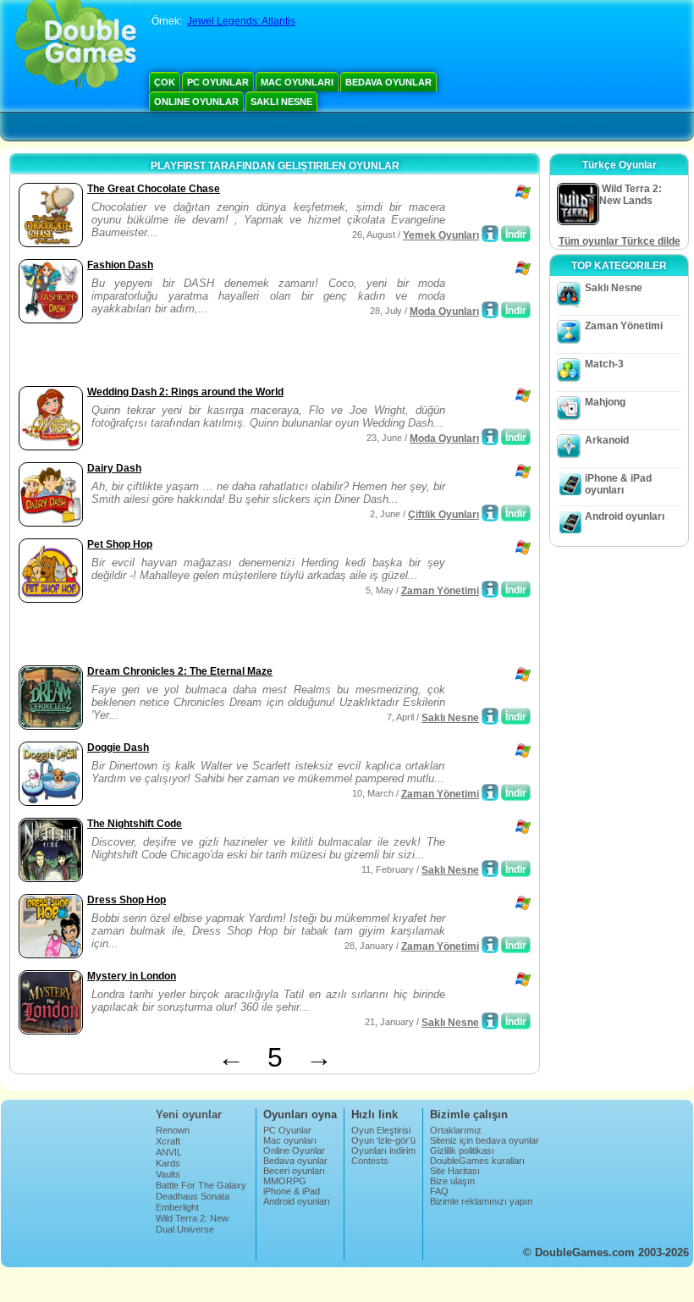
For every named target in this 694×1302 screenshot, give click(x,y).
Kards (168, 1163)
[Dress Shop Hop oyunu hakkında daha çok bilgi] (490, 944)
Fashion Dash (120, 265)
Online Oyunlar (196, 102)
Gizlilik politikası (462, 1150)
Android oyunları (624, 516)
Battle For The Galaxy (201, 1185)
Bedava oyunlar (388, 82)
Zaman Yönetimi (440, 591)
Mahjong (605, 402)
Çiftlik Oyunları (443, 515)
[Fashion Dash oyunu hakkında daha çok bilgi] (490, 309)
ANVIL (169, 1152)
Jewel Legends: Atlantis (241, 21)
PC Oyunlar (218, 82)
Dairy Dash (114, 468)
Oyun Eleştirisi (380, 1130)
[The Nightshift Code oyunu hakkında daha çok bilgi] (490, 868)
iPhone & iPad (291, 1191)
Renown (173, 1130)
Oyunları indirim (383, 1150)
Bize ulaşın (452, 1181)
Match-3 (604, 364)
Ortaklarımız (456, 1130)
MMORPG (284, 1181)
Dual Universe (185, 1229)
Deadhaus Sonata (192, 1196)
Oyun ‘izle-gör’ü (383, 1140)
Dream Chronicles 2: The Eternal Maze (180, 671)
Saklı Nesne (281, 102)
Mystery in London (131, 976)
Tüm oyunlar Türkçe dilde (619, 241)
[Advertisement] (212, 356)
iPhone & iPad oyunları (618, 484)
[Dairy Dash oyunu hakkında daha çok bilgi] (490, 513)
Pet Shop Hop (119, 544)
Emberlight (177, 1207)
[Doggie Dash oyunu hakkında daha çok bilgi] (490, 792)
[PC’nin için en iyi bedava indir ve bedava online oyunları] (75, 46)
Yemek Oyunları (441, 235)
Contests (369, 1161)
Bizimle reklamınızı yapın (481, 1201)
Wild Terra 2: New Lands (192, 1223)
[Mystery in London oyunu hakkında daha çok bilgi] (490, 1020)
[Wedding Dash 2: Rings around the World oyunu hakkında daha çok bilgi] (490, 436)
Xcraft (168, 1141)
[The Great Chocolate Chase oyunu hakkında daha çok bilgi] (490, 233)
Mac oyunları (297, 82)
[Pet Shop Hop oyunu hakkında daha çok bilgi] (490, 589)
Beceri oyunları (294, 1171)
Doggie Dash (118, 747)
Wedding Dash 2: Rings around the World (185, 392)
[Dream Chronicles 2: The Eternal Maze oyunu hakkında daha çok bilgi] (490, 716)
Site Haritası (455, 1171)
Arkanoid (607, 440)
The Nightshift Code (134, 824)
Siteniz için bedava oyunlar (484, 1140)
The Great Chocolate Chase (153, 189)
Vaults (168, 1174)
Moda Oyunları (444, 311)
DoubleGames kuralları (477, 1161)
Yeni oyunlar (189, 1114)
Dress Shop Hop (126, 900)
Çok (164, 82)
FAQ (439, 1191)
